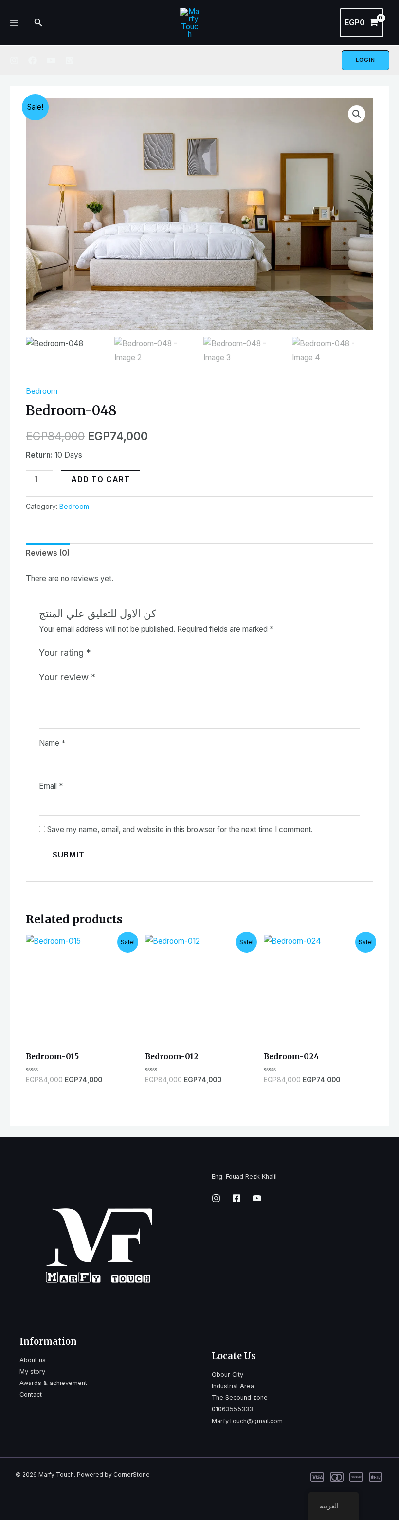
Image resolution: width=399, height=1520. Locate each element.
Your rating (65, 652)
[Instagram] (14, 60)
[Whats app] (69, 60)
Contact (30, 1394)
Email (51, 786)
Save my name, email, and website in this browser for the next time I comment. (180, 829)
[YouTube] (51, 60)
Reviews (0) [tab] (48, 553)
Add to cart (100, 479)
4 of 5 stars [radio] (133, 652)
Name (52, 743)
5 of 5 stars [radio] (144, 652)
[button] (356, 114)
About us (32, 1360)
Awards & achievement (53, 1382)
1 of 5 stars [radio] (100, 652)
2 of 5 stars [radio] (111, 652)
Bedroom (41, 391)
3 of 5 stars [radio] (122, 652)
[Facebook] (32, 60)
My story (32, 1371)
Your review (67, 676)
